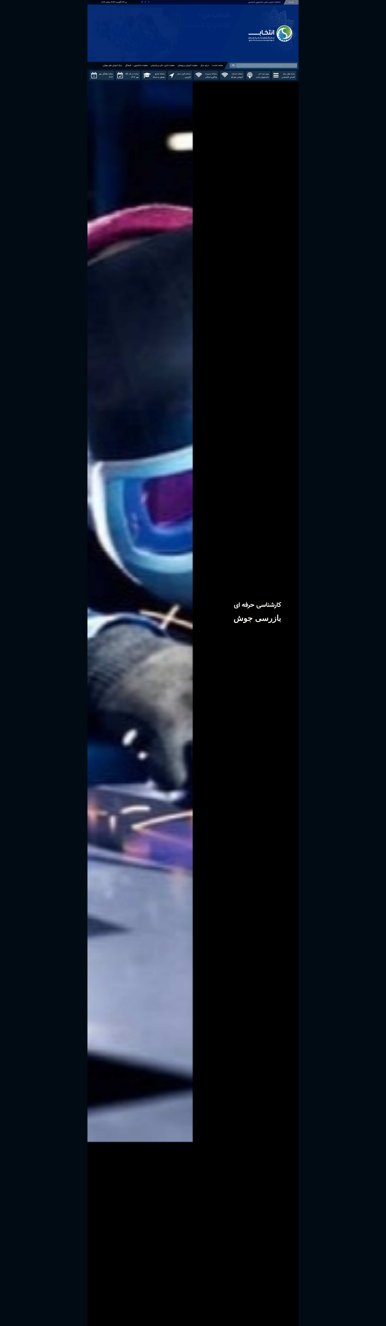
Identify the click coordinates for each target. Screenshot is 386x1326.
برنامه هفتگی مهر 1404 (106, 75)
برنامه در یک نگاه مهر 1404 (132, 75)
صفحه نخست (217, 65)
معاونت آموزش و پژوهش (188, 65)
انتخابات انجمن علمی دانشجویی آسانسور (264, 2)
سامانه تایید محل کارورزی (184, 75)
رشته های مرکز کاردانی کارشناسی (288, 75)
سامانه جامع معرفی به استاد (159, 75)
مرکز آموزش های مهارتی (112, 65)
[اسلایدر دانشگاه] (166, 39)
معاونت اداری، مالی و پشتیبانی (163, 65)
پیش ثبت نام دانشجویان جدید (262, 75)
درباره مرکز (205, 65)
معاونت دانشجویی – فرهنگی (136, 65)
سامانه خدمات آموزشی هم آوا (237, 75)
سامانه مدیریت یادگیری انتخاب (211, 75)
